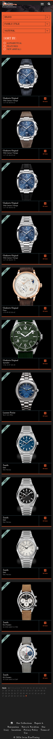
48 (6, 696)
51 (15, 696)
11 (31, 688)
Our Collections (24, 723)
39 (24, 693)
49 (9, 696)
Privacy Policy (31, 730)
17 (3, 691)
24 (24, 691)
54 (24, 696)
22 (18, 691)
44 (38, 693)
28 (35, 691)
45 (41, 693)
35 (12, 693)
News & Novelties (30, 727)
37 (18, 693)
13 (36, 688)
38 (21, 693)
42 (32, 693)
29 (38, 691)
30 (41, 691)
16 (45, 688)
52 (18, 696)
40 (26, 693)
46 (44, 693)
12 (34, 688)
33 (6, 693)
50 (12, 696)
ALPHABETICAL (14, 43)
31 (44, 691)
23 (21, 691)
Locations (16, 730)
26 (29, 691)
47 (3, 696)
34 (9, 693)
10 (28, 688)
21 (15, 691)
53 (21, 696)
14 (39, 688)
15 (42, 688)
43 (35, 693)
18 (6, 691)
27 (32, 691)
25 (26, 691)
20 (12, 691)
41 (29, 693)
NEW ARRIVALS (14, 49)
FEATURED (12, 46)
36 (15, 693)
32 (3, 693)
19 (9, 691)
